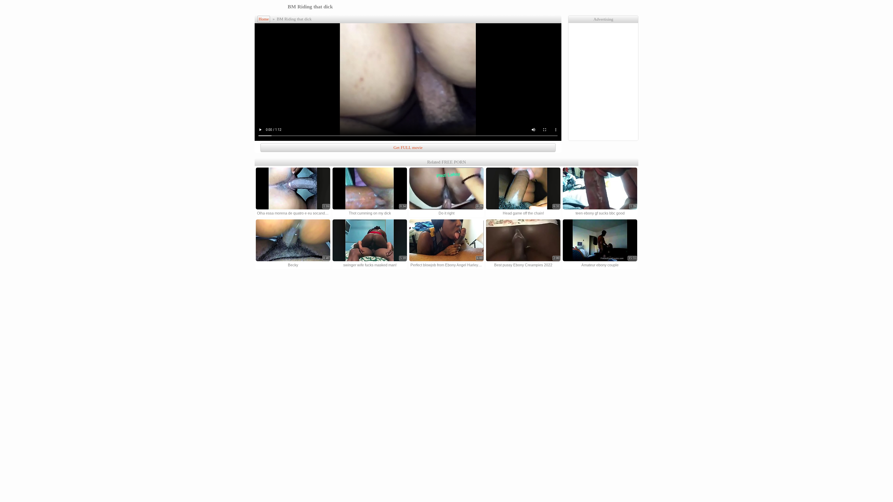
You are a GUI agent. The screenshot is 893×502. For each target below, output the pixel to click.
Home (264, 19)
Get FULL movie (408, 147)
